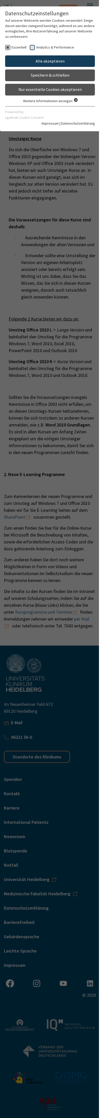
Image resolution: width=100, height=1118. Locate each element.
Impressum (50, 123)
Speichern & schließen (50, 75)
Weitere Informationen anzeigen (48, 101)
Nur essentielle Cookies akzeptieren (50, 89)
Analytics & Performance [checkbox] (55, 47)
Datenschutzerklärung (78, 123)
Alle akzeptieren (50, 61)
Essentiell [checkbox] (19, 47)
